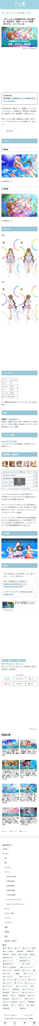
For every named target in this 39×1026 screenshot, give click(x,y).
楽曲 (6, 927)
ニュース (8, 918)
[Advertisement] (19, 70)
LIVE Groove (10, 881)
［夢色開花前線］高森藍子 (9, 478)
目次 (8, 131)
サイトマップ (28, 1015)
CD (6, 858)
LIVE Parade (10, 890)
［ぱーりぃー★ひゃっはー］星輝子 (12, 482)
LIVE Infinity (10, 886)
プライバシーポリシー (10, 1015)
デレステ (22, 660)
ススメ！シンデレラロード (15, 904)
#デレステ (23, 584)
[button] (35, 498)
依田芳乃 (28, 666)
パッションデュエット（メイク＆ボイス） (18, 488)
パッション (14, 379)
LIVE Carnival (11, 876)
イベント (8, 872)
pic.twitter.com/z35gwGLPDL (13, 586)
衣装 (6, 936)
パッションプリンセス (9, 666)
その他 (5, 849)
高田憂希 (13, 669)
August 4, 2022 (8, 594)
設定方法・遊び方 (11, 941)
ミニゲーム (8, 922)
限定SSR (5, 669)
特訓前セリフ (7, 181)
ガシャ (7, 909)
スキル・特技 (14, 660)
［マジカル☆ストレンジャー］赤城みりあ (14, 471)
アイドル (5, 660)
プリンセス (20, 666)
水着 (34, 666)
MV (6, 863)
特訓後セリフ (7, 221)
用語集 (7, 932)
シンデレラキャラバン (14, 899)
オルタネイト (13, 419)
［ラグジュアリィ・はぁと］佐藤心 (12, 485)
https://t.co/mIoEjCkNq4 (11, 584)
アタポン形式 (11, 895)
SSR (4, 664)
